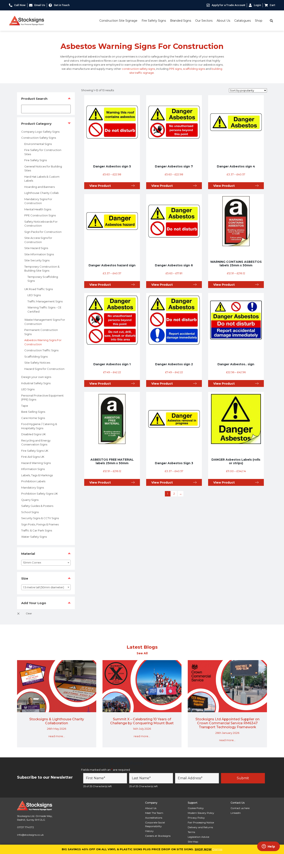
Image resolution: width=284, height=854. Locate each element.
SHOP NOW (203, 849)
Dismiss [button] (217, 849)
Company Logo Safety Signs (40, 131)
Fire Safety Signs (154, 20)
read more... (56, 736)
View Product (100, 186)
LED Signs (34, 295)
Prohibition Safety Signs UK (39, 493)
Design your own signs (36, 377)
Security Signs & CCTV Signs (40, 518)
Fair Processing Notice (201, 822)
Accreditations (153, 817)
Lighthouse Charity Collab (41, 192)
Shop (258, 20)
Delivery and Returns (200, 827)
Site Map (193, 841)
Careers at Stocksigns (157, 835)
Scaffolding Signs (36, 356)
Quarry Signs (29, 499)
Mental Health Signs (37, 209)
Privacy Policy (196, 817)
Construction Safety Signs (38, 137)
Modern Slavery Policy (201, 812)
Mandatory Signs (32, 487)
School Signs (30, 512)
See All (142, 653)
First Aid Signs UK (32, 456)
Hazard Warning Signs (36, 463)
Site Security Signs (36, 260)
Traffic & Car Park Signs (36, 530)
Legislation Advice (198, 836)
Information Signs (33, 469)
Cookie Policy (196, 808)
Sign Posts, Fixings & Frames (40, 524)
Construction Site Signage (118, 20)
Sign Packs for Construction (43, 231)
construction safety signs (138, 68)
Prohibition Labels (33, 481)
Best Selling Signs (33, 411)
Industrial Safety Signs (36, 383)
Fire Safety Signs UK (34, 450)
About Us (223, 20)
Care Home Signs (33, 418)
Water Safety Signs (34, 536)
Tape (24, 405)
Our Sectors (203, 20)
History (149, 831)
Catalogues (242, 20)
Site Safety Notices (37, 362)
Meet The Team (154, 812)
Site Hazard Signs (36, 248)
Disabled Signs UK (33, 434)
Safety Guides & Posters (37, 505)
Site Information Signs (39, 254)
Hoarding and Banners (39, 186)
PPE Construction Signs (40, 215)
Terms (191, 832)
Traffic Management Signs (45, 301)
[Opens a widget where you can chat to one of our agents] (268, 847)
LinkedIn (236, 812)
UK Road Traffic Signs (38, 289)
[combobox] (46, 563)
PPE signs (175, 68)
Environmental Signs (38, 144)
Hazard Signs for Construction (44, 368)
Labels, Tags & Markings (37, 475)
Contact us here (240, 808)
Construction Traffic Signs (41, 350)
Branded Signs (180, 20)
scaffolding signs (194, 68)
